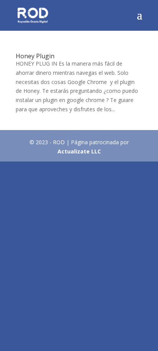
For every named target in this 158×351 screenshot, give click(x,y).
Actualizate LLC (79, 151)
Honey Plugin (35, 56)
